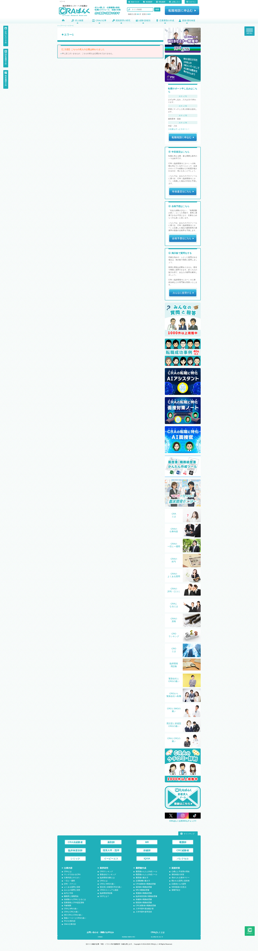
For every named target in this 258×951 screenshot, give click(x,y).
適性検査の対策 (178, 874)
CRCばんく (250, 933)
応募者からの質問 (179, 884)
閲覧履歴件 (6, 59)
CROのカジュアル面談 (109, 890)
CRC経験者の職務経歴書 (146, 905)
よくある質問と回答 (72, 887)
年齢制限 (67, 905)
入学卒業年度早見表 (144, 912)
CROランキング (174, 635)
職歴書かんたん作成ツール (146, 874)
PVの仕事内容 (69, 921)
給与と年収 (68, 893)
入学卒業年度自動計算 (145, 909)
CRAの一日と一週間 (174, 545)
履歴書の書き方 (142, 878)
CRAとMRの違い (71, 909)
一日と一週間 (69, 881)
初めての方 (135, 2)
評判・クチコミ (70, 884)
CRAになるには (174, 605)
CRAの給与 (174, 560)
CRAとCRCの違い (173, 739)
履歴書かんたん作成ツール (146, 871)
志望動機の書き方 (143, 881)
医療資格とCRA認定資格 (74, 902)
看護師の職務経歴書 (144, 893)
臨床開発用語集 (174, 664)
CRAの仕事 (101, 20)
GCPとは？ (104, 896)
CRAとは (174, 515)
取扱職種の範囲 (128, 937)
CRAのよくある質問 (174, 575)
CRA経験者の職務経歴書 (146, 884)
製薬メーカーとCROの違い (75, 918)
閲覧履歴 (162, 2)
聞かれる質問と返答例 (180, 881)
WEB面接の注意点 (179, 887)
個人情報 (157, 937)
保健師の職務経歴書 (144, 899)
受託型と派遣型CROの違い (173, 724)
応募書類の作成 (166, 20)
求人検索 (79, 20)
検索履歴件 (6, 80)
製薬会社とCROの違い (173, 679)
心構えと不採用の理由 (180, 871)
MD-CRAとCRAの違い (73, 915)
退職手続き (176, 890)
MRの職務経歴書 (142, 890)
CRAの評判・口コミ (174, 589)
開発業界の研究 (123, 20)
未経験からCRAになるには (75, 899)
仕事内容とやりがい (72, 878)
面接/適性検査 (188, 20)
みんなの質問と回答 (72, 890)
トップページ (61, 25)
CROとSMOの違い (174, 709)
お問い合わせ (100, 932)
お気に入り (176, 2)
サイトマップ (189, 834)
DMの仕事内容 (70, 924)
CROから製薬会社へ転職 (173, 694)
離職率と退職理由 (71, 896)
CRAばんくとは (158, 932)
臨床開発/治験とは (107, 878)
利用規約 (100, 937)
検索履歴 (149, 2)
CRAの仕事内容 (174, 530)
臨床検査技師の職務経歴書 (146, 896)
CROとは (174, 649)
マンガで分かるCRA (72, 874)
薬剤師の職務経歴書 (144, 887)
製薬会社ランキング (108, 874)
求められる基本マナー (180, 878)
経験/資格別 (144, 20)
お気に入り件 (6, 37)
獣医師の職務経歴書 (144, 902)
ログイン (192, 2)
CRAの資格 (174, 619)
